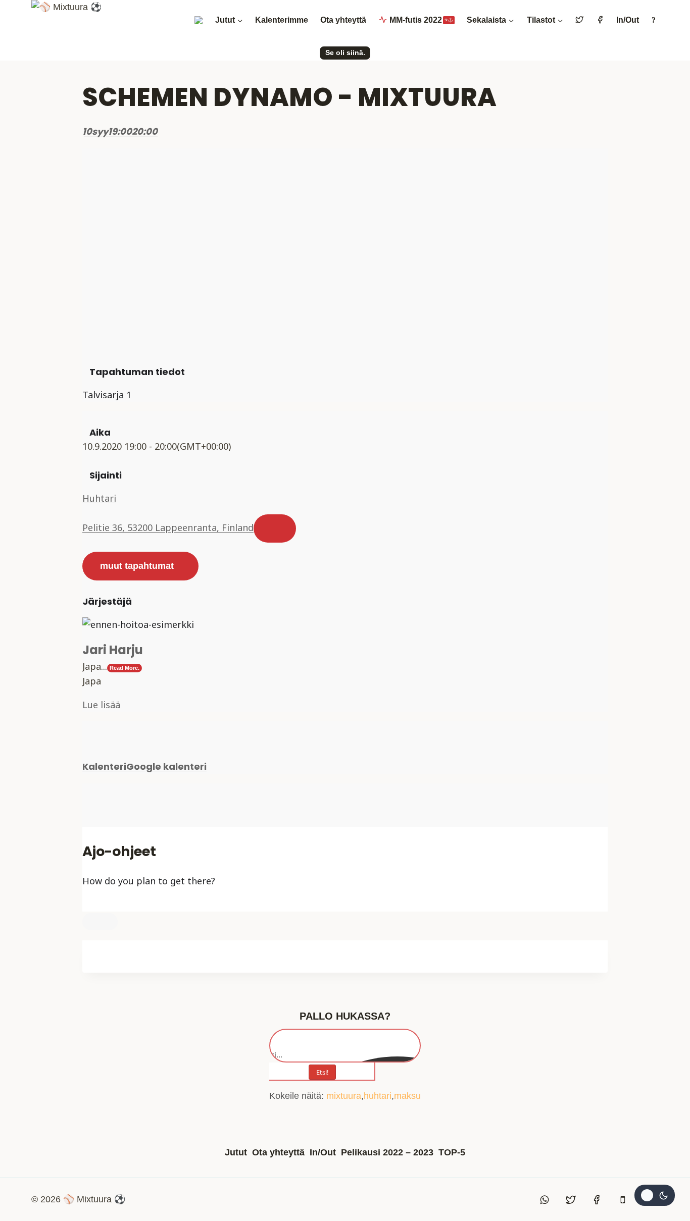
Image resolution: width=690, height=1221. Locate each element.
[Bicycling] (124, 904)
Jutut (236, 1152)
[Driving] (95, 904)
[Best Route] (85, 904)
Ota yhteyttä (343, 20)
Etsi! (322, 1072)
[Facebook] (596, 1200)
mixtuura (343, 1096)
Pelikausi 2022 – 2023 (387, 1152)
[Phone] (623, 1200)
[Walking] (114, 904)
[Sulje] (100, 921)
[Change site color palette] (654, 1195)
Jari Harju (112, 650)
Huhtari (99, 498)
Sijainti (105, 475)
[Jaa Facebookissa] (85, 790)
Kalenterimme (281, 20)
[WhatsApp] (545, 1200)
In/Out (627, 20)
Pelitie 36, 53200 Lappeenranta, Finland (168, 527)
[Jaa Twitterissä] (85, 805)
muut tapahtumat (137, 566)
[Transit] (105, 904)
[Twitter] (571, 1200)
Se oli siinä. (345, 52)
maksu (407, 1096)
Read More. (124, 668)
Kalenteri (104, 766)
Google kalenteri (166, 766)
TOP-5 (451, 1152)
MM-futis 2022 (418, 20)
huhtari (377, 1096)
